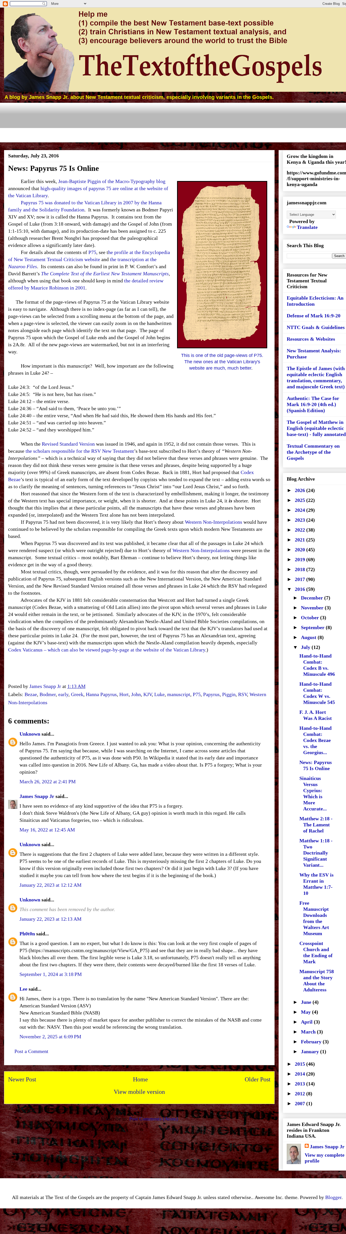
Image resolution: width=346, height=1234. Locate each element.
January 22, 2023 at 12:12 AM (51, 885)
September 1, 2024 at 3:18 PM (51, 974)
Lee (23, 989)
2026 (300, 490)
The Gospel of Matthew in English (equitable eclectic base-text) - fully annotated (316, 428)
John (136, 694)
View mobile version (139, 1091)
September (313, 627)
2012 (300, 1093)
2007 (300, 1103)
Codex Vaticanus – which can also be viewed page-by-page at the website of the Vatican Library (106, 649)
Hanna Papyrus (101, 694)
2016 (300, 589)
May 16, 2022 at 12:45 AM (47, 829)
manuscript (178, 694)
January (310, 1051)
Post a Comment (31, 1051)
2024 (300, 510)
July (306, 647)
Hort (124, 694)
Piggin (229, 694)
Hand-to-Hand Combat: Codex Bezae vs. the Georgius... (315, 740)
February (312, 1041)
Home (140, 1079)
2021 (300, 539)
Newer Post (22, 1079)
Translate (307, 227)
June (307, 1002)
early (63, 694)
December (312, 598)
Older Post (258, 1079)
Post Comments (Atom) (153, 1118)
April (307, 1022)
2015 (300, 1064)
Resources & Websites (311, 339)
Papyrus (211, 694)
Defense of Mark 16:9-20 (313, 315)
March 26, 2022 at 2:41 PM (48, 781)
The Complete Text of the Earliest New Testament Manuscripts (105, 273)
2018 (300, 569)
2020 (300, 549)
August (309, 637)
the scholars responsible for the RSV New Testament (80, 451)
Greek (77, 694)
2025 (300, 500)
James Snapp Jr (37, 796)
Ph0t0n (27, 933)
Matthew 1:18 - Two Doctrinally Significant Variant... (316, 853)
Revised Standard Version (68, 444)
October (310, 617)
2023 (300, 520)
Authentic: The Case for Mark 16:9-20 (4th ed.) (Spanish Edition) (313, 404)
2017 (300, 579)
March (309, 1032)
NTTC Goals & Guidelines (316, 327)
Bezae (31, 694)
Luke (159, 694)
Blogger (333, 1197)
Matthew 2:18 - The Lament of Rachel (316, 824)
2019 (300, 559)
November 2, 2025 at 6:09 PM (50, 1036)
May (306, 1012)
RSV (242, 694)
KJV (147, 694)
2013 (300, 1083)
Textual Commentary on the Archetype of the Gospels (313, 452)
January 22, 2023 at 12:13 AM (51, 919)
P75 (92, 252)
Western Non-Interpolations (213, 522)
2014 (300, 1074)
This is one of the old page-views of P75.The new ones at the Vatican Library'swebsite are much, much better (222, 362)
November (313, 607)
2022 (300, 530)
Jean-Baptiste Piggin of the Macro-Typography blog (111, 181)
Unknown (30, 734)
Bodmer (48, 694)
